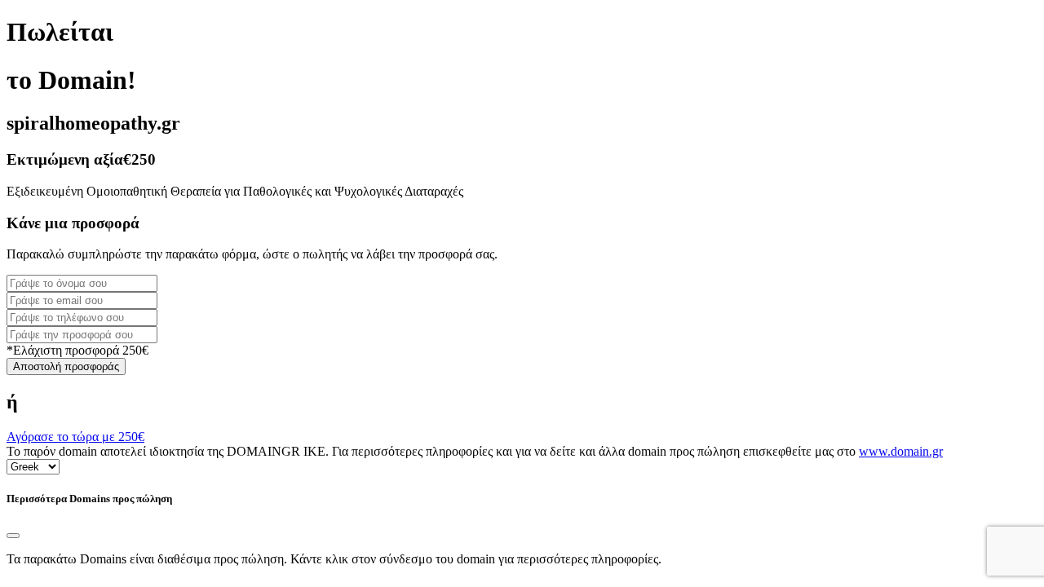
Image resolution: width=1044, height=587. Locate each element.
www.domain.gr (901, 451)
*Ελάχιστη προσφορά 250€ (77, 350)
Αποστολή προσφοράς (66, 366)
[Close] (13, 535)
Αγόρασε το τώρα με (75, 437)
